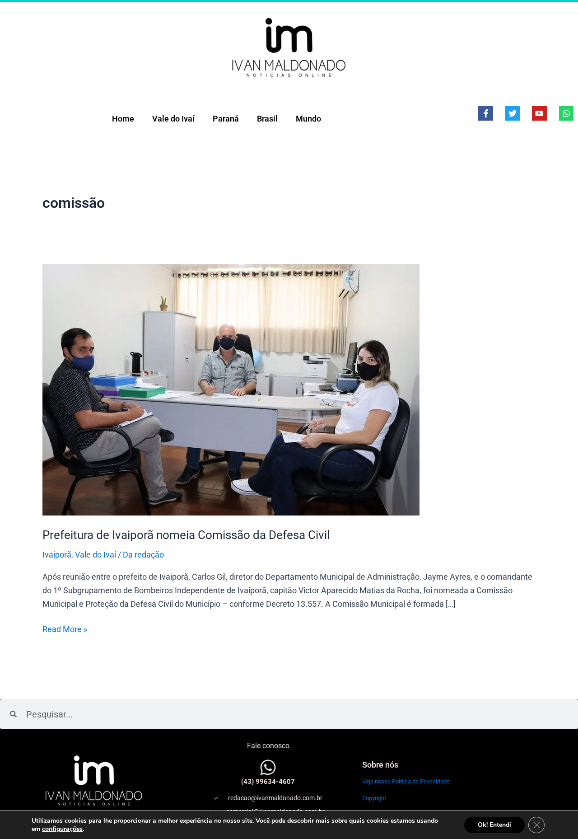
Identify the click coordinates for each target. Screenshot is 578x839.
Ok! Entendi (494, 824)
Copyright (374, 798)
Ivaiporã (56, 554)
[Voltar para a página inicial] (289, 47)
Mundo (308, 118)
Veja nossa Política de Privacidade (406, 781)
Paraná (226, 118)
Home (123, 118)
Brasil (267, 118)
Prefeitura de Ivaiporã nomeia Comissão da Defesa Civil (186, 535)
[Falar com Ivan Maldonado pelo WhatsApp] (268, 767)
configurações (62, 829)
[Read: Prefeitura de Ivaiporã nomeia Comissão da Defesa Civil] (231, 389)
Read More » (64, 628)
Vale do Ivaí (173, 118)
